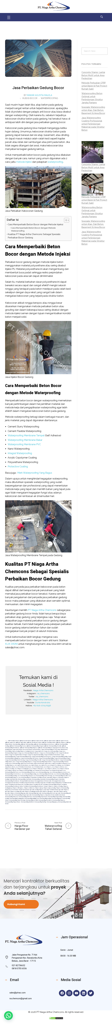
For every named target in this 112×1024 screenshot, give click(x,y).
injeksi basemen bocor (27, 763)
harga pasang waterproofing (35, 754)
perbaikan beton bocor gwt (16, 784)
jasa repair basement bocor (41, 770)
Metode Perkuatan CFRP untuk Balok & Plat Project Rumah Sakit (94, 86)
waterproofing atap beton (40, 796)
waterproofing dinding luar (32, 798)
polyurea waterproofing (62, 788)
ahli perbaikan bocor (13, 740)
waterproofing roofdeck (27, 802)
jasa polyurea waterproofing (24, 770)
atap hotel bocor (17, 749)
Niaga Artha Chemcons (43, 690)
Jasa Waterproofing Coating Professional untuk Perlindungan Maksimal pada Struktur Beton (93, 124)
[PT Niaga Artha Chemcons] (54, 5)
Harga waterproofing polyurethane (42, 761)
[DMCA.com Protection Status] (56, 1018)
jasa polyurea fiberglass (37, 768)
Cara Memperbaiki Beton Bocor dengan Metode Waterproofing (33, 229)
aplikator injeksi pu (10, 742)
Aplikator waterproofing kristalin (52, 746)
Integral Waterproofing (20, 453)
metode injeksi (24, 161)
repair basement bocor (11, 789)
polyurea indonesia (29, 788)
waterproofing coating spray (16, 798)
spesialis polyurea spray (60, 791)
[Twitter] (91, 993)
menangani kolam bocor (58, 781)
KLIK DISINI (11, 644)
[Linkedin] (83, 993)
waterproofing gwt (57, 798)
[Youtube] (76, 993)
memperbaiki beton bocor (27, 781)
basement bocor (27, 749)
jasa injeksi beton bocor (21, 765)
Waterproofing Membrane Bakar (25, 440)
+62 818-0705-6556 (42, 705)
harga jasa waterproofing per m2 (48, 753)
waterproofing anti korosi (25, 796)
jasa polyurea (47, 767)
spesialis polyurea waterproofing (14, 793)
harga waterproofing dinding (46, 758)
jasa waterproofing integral (25, 775)
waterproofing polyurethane (12, 802)
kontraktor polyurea (52, 777)
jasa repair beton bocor (56, 770)
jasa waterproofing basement (58, 772)
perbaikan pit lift (37, 784)
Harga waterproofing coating (59, 756)
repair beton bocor (24, 789)
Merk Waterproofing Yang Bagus (34, 472)
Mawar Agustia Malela (39, 95)
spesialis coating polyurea (37, 789)
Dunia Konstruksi (42, 702)
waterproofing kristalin (32, 800)
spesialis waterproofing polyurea (36, 795)
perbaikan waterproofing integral (52, 784)
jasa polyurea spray (10, 770)
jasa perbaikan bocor (37, 767)
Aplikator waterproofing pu (45, 747)
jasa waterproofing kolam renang (42, 775)
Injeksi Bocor (29, 98)
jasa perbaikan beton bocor (23, 767)
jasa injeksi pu (43, 765)
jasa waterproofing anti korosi (27, 772)
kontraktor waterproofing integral (49, 779)
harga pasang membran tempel (18, 754)
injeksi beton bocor (39, 763)
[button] (8, 1015)
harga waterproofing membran (50, 760)
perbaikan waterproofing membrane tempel (35, 786)
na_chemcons (43, 693)
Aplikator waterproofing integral (34, 746)
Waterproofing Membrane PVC (24, 444)
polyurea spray (39, 788)
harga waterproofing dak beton (29, 758)
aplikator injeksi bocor (49, 740)
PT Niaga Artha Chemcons (42, 610)
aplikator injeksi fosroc (62, 740)
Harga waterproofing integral (62, 758)
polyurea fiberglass (18, 788)
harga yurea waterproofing (12, 763)
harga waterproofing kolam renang (15, 760)
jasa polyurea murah (63, 768)
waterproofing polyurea (58, 800)
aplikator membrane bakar (34, 742)
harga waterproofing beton (23, 756)
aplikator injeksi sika (21, 742)
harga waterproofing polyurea (24, 761)
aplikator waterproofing (27, 744)
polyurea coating (58, 786)
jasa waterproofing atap (42, 772)
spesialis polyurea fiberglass (45, 791)
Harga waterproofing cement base (41, 756)
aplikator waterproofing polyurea (28, 747)
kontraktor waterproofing (33, 779)
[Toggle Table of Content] (65, 220)
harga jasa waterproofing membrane (28, 753)
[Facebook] (62, 993)
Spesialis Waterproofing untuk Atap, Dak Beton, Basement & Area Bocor (93, 110)
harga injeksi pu (38, 751)
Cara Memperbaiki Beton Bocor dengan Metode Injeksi (35, 224)
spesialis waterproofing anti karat (46, 793)
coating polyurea (20, 751)
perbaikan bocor (28, 784)
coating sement (29, 751)
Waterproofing (49, 98)
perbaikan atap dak (40, 782)
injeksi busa (48, 763)
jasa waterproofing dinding (61, 774)
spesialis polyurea (64, 789)
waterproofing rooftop (40, 802)
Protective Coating (18, 466)
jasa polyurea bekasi (58, 767)
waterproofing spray (52, 802)
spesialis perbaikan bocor (51, 789)
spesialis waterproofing (29, 793)
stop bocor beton (50, 795)
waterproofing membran (45, 800)
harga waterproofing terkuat (60, 761)
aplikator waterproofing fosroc (17, 746)
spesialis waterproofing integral (17, 795)
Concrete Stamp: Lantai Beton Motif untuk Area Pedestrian (93, 75)
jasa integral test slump (54, 765)
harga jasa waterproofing (51, 751)
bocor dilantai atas (62, 749)
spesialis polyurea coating (12, 791)
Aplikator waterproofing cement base (44, 744)
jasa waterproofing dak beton (45, 774)
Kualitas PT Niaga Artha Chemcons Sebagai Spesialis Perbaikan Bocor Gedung (34, 236)
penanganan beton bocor (12, 782)
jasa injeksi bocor (33, 765)
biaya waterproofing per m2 (49, 749)
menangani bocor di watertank (42, 781)
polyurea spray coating (49, 788)
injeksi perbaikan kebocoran (60, 763)
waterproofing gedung (45, 798)
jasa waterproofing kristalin (60, 775)
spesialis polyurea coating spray (28, 791)
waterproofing (55, 161)
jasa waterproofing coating (29, 774)
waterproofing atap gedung (55, 796)
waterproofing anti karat (11, 796)
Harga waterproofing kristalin (33, 760)
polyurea (50, 786)
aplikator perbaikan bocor (48, 742)
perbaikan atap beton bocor (26, 782)
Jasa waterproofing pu (24, 777)
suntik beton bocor (60, 795)
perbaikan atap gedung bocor (54, 782)
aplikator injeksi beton (37, 740)
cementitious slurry (10, 751)
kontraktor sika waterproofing (17, 779)
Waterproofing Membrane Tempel (26, 435)
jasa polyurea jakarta (50, 768)
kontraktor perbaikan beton (38, 777)
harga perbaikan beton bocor (52, 754)
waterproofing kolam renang (17, 800)
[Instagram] (69, 993)
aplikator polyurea (61, 742)
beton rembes (37, 749)
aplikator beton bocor (25, 740)
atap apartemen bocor (58, 747)
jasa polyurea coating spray (22, 768)
